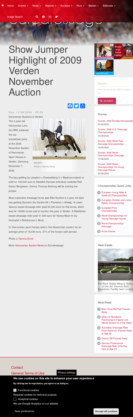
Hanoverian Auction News (29, 245)
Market (92, 5)
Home (10, 5)
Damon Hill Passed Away (114, 338)
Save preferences (24, 411)
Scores (22, 5)
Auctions (65, 5)
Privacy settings (66, 372)
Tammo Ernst (25, 238)
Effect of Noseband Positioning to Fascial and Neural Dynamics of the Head (116, 319)
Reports (50, 5)
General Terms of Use (28, 373)
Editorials (108, 5)
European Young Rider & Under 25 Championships (114, 194)
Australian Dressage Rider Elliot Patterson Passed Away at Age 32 (116, 330)
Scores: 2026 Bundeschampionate (115, 120)
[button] (100, 270)
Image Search (15, 16)
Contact (17, 367)
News (35, 5)
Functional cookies (28, 390)
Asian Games (108, 231)
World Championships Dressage (112, 225)
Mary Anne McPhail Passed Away (115, 310)
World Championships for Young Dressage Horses (114, 217)
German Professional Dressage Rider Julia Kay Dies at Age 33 (114, 346)
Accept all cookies (106, 411)
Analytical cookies (28, 399)
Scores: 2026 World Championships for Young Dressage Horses (111, 167)
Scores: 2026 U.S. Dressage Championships (112, 131)
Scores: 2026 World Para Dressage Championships (111, 142)
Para (80, 5)
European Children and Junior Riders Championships (116, 201)
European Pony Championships (109, 209)
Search (108, 100)
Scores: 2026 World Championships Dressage (111, 154)
